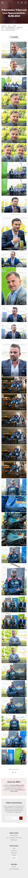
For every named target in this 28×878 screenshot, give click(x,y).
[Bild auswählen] (3, 56)
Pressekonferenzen (10, 27)
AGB (14, 848)
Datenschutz (14, 852)
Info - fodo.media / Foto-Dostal (14, 837)
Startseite (3, 25)
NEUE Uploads (14, 840)
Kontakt (14, 855)
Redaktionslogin (14, 835)
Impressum (14, 850)
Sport (9, 25)
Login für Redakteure (14, 869)
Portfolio (14, 866)
